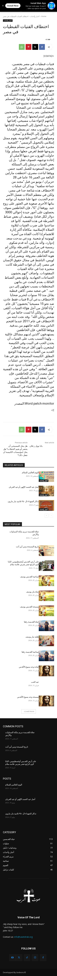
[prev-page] (51, 515)
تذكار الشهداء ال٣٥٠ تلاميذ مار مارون (23, 501)
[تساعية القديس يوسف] (46, 580)
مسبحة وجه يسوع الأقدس (28, 697)
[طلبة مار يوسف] (46, 640)
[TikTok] (27, 957)
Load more (29, 711)
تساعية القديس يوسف (29, 576)
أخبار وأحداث (34, 16)
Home (43, 16)
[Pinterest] (28, 47)
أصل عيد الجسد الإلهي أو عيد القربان (24, 487)
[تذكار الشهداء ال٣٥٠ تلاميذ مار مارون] (46, 505)
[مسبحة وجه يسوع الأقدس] (46, 701)
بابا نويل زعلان (36, 446)
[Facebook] (42, 47)
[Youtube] (12, 957)
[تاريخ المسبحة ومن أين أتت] (46, 550)
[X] (35, 47)
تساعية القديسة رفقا (30, 652)
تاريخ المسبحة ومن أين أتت (27, 546)
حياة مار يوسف (32, 592)
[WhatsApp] (22, 47)
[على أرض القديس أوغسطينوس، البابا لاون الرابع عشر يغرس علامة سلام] (46, 565)
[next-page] (46, 515)
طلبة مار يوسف (32, 637)
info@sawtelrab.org (23, 936)
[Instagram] (35, 957)
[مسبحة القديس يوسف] (46, 610)
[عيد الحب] (46, 686)
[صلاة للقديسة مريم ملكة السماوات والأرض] (46, 535)
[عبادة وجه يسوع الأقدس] (46, 671)
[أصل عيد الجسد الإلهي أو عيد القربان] (46, 491)
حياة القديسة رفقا (31, 622)
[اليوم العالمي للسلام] (46, 476)
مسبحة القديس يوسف (29, 607)
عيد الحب (35, 682)
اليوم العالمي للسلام (30, 472)
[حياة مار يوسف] (46, 595)
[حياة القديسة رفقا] (46, 625)
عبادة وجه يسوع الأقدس (29, 667)
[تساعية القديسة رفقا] (46, 656)
